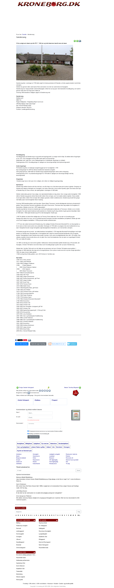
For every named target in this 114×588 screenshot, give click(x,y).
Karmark (18, 528)
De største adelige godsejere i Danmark (26, 555)
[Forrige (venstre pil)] (74, 41)
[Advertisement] (8, 25)
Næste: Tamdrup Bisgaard (71, 387)
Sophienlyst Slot (20, 563)
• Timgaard (54, 400)
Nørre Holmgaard (43, 545)
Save (26, 340)
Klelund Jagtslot (20, 577)
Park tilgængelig (53, 461)
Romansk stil (69, 458)
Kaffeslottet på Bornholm (23, 560)
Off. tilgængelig (53, 460)
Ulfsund (18, 539)
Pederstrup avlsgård (21, 525)
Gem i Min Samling (21, 344)
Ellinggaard (42, 539)
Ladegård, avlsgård (54, 454)
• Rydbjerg (37, 400)
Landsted (51, 456)
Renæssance (53, 463)
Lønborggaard (20, 531)
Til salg (68, 463)
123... (78, 515)
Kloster (35, 461)
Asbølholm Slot (43, 536)
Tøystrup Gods (43, 523)
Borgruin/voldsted (21, 458)
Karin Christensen (21, 484)
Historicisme (36, 456)
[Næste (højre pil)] (77, 41)
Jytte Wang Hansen (21, 491)
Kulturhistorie (36, 463)
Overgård (18, 536)
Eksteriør (18, 545)
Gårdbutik (19, 463)
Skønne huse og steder (72, 460)
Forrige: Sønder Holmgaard (26, 387)
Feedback (73, 344)
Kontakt (56, 583)
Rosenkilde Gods (43, 547)
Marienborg (19, 574)
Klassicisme (36, 460)
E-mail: (18, 417)
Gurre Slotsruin (20, 566)
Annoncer (50, 583)
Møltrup (18, 523)
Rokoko (68, 456)
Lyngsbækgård (43, 534)
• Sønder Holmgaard (23, 400)
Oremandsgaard (20, 547)
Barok (18, 456)
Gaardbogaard (20, 542)
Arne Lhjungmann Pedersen (23, 496)
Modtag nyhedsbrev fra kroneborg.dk (39, 433)
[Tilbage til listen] (48, 387)
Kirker (34, 458)
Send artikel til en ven (58, 344)
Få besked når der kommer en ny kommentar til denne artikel (45, 431)
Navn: (18, 412)
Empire (18, 460)
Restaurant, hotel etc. (71, 454)
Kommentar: (20, 423)
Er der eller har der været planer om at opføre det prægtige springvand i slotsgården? (39, 493)
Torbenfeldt (19, 571)
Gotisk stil (19, 461)
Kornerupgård (20, 534)
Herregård (35, 454)
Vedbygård (42, 528)
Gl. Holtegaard (43, 525)
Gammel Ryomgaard (44, 542)
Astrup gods (19, 579)
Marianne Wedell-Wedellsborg (24, 477)
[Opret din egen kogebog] (75, 415)
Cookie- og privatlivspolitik (66, 583)
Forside (24, 34)
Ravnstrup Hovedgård (45, 531)
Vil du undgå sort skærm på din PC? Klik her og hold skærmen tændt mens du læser (41, 43)
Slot (67, 461)
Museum (51, 458)
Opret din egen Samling (38, 344)
